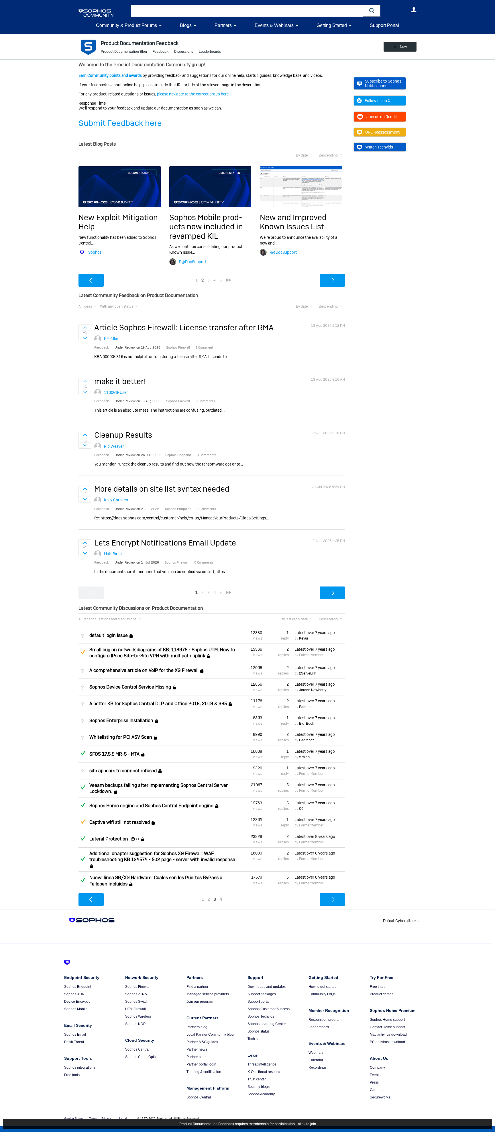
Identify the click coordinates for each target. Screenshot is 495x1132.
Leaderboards (210, 51)
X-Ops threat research (264, 1072)
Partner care (196, 1057)
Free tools (72, 1075)
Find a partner (197, 987)
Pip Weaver (114, 446)
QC (301, 808)
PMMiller (111, 338)
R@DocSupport (192, 261)
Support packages (261, 994)
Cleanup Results (123, 435)
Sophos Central (137, 1049)
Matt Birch (113, 553)
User (414, 10)
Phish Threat (74, 1042)
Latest (314, 632)
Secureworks (380, 1097)
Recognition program (325, 1020)
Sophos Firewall (137, 987)
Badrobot (306, 707)
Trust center (256, 1079)
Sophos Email (75, 1035)
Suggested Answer (82, 652)
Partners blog (196, 1027)
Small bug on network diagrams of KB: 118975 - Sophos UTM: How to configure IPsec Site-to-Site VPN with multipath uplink (162, 653)
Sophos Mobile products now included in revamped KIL (206, 226)
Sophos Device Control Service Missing (130, 687)
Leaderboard (319, 1027)
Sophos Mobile (76, 1009)
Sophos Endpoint (77, 987)
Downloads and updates (266, 987)
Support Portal (384, 25)
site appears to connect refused (123, 771)
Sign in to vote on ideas (85, 327)
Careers (376, 1090)
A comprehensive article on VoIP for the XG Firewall (144, 670)
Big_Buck (306, 723)
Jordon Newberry (312, 690)
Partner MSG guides (202, 1042)
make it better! (120, 381)
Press (374, 1082)
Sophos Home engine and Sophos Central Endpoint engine (151, 806)
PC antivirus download (387, 1042)
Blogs (186, 25)
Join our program (199, 1002)
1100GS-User (116, 392)
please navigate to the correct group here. (193, 94)
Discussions (183, 51)
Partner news (196, 1049)
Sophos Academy (261, 1094)
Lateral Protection (108, 839)
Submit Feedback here (120, 123)
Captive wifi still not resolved (119, 823)
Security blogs (258, 1087)
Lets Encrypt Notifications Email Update (165, 543)
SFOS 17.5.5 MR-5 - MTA (114, 754)
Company (377, 1067)
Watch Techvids (379, 147)
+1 (137, 839)
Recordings (318, 1067)
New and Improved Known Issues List (293, 222)
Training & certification (203, 1072)
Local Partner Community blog (210, 1035)
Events (375, 1075)
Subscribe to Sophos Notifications (383, 83)
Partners (223, 25)
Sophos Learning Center (266, 1024)
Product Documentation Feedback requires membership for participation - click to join (247, 1124)
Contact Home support (387, 1027)
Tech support (257, 1039)
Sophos (95, 252)
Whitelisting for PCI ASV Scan (120, 737)
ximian (304, 757)
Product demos (381, 994)
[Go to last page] (228, 280)
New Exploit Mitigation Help (118, 222)
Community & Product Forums (126, 25)
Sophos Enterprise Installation (121, 720)
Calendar (316, 1060)
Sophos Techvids (260, 1016)
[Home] (103, 13)
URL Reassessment (382, 132)
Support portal (258, 1002)
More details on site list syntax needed (161, 489)
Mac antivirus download (388, 1035)
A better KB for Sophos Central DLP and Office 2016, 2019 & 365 (158, 704)
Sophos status (258, 1031)
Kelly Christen (116, 500)
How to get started (323, 987)
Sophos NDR (135, 1024)
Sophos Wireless (138, 1016)
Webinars (316, 1053)
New (403, 46)
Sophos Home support (387, 1020)
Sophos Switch (136, 1002)
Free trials (377, 987)
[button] (371, 11)
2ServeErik (307, 673)
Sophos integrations (79, 1067)
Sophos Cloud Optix (140, 1057)
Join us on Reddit (381, 116)
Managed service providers (207, 994)
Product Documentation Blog (124, 51)
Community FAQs (322, 994)
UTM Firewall (135, 1009)
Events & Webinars (274, 25)
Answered (82, 753)
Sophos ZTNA (136, 994)
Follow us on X (377, 100)
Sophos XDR (74, 994)
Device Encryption (78, 1002)
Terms (93, 1118)
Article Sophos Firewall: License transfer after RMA (184, 327)
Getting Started (332, 25)
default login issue (108, 635)
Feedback (160, 51)
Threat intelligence (261, 1064)
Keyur (303, 638)
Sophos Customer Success (268, 1009)
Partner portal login (201, 1064)
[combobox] (247, 11)
